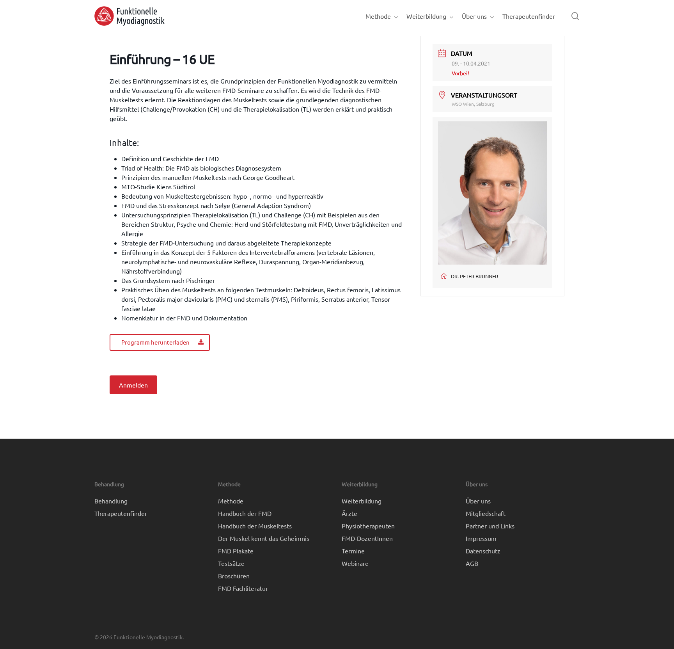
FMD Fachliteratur (243, 588)
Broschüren (234, 576)
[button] (160, 342)
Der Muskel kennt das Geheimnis (263, 538)
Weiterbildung (361, 501)
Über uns (478, 501)
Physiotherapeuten (368, 526)
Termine (353, 551)
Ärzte (349, 513)
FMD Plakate (236, 551)
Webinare (355, 563)
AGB (472, 563)
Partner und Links (490, 526)
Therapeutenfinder (120, 513)
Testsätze (231, 563)
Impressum (481, 538)
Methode (230, 501)
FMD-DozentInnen (367, 538)
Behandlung (111, 501)
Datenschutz (483, 551)
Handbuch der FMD (244, 513)
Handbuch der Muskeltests (255, 526)
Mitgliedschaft (486, 513)
